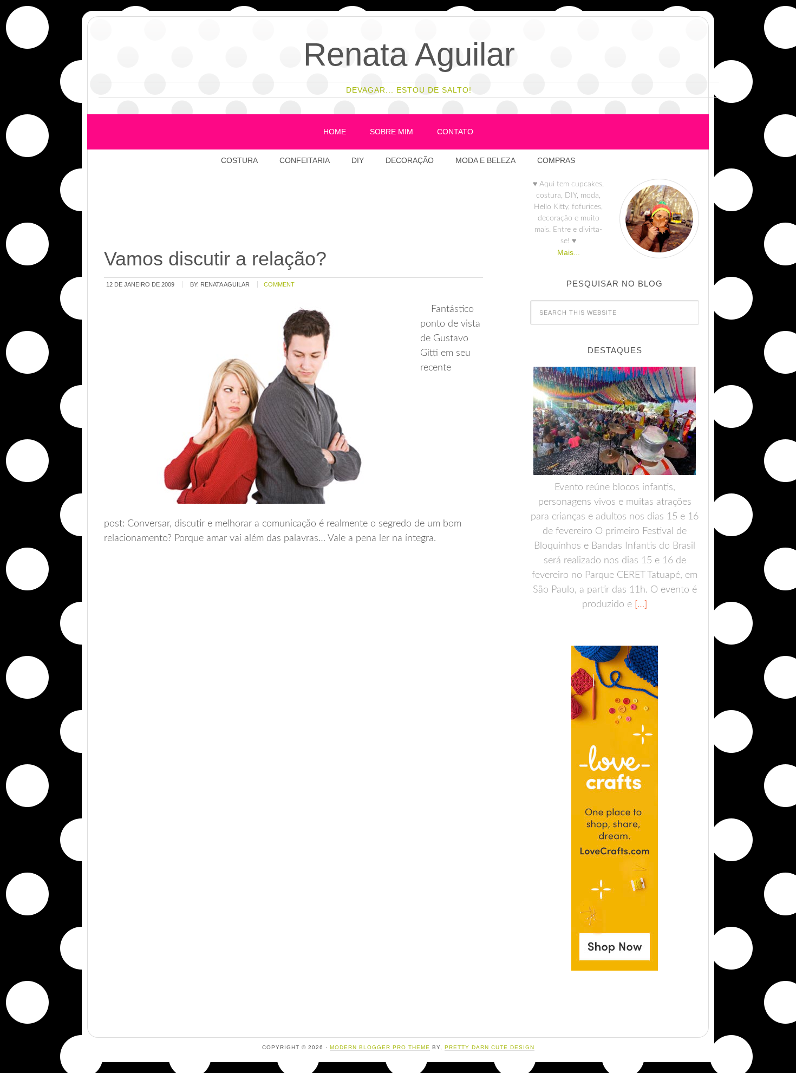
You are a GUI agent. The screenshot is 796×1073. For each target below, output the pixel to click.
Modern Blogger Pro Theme (380, 1047)
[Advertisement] (299, 210)
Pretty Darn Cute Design (489, 1047)
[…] (639, 604)
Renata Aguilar (409, 54)
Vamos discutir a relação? (215, 259)
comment (279, 284)
